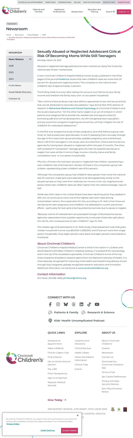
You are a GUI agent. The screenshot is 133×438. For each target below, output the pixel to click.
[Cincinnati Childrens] (25, 358)
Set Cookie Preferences (114, 376)
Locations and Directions (82, 342)
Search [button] (109, 12)
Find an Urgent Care (58, 352)
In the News (15, 85)
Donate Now (124, 2)
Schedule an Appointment (30, 2)
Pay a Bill (52, 369)
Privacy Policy (13, 424)
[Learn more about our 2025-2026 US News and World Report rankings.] (113, 413)
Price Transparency (57, 373)
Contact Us (14, 98)
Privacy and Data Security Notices (110, 382)
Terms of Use (108, 372)
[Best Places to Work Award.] (119, 413)
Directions (50, 2)
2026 (11, 66)
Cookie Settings (48, 430)
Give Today (55, 400)
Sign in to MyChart (92, 2)
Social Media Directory (20, 92)
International (65, 2)
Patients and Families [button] (39, 10)
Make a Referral (56, 348)
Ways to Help (109, 2)
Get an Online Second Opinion (59, 363)
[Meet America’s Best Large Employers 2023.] (125, 413)
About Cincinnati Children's (110, 342)
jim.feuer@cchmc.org (74, 278)
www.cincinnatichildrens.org (93, 268)
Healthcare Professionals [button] (59, 10)
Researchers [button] (77, 12)
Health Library (82, 352)
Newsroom (15, 52)
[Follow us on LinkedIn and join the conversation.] (81, 304)
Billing (77, 2)
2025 (11, 72)
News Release (16, 59)
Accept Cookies (70, 430)
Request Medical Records (56, 384)
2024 (11, 79)
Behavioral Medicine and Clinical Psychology (72, 108)
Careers (106, 348)
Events (78, 369)
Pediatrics (63, 79)
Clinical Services (83, 348)
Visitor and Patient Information (84, 358)
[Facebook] (50, 304)
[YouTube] (97, 304)
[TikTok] (89, 304)
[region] (42, 424)
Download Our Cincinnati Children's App (112, 364)
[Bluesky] (65, 304)
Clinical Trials (81, 364)
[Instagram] (58, 304)
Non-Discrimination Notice (112, 390)
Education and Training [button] (94, 10)
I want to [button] (122, 12)
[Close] (78, 415)
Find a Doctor (55, 357)
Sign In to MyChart (57, 378)
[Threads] (73, 304)
